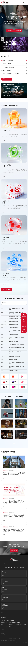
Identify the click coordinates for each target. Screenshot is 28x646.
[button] (10, 34)
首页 (2, 567)
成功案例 (10, 567)
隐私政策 (19, 642)
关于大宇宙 (21, 567)
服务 (6, 567)
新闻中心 (16, 567)
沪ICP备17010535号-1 (10, 640)
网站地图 (25, 642)
